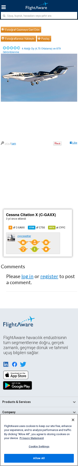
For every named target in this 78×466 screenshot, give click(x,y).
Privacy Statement (32, 438)
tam (13, 143)
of (37, 227)
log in (27, 276)
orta (7, 143)
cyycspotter (24, 236)
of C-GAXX (17, 227)
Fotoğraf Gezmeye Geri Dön (22, 29)
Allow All (39, 458)
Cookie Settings (39, 446)
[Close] (73, 419)
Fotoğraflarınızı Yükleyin (19, 38)
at (57, 227)
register (49, 276)
